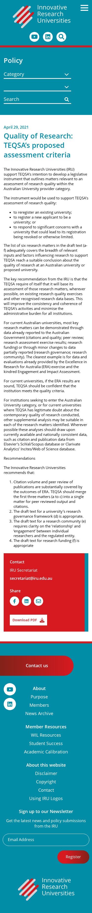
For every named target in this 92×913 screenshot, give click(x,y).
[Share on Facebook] (14, 601)
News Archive (39, 713)
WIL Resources (46, 735)
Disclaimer (46, 773)
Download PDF (25, 620)
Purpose (39, 696)
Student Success (46, 743)
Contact (46, 790)
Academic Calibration (46, 751)
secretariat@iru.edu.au (31, 578)
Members (39, 705)
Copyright (46, 781)
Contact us (37, 665)
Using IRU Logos (46, 798)
